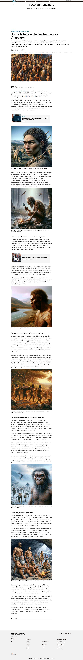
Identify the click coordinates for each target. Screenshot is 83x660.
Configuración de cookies (51, 658)
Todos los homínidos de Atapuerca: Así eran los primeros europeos (35, 258)
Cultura (54, 8)
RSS (12, 641)
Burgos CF (48, 1)
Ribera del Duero (38, 1)
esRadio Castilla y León (61, 648)
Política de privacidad (35, 658)
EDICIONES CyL (67, 0)
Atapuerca (15, 618)
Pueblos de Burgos (27, 1)
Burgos (28, 8)
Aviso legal (30, 658)
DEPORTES (42, 8)
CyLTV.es (58, 647)
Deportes (28, 644)
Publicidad (13, 638)
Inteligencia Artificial (29, 97)
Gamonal (21, 1)
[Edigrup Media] (14, 654)
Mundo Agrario (44, 644)
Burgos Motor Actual (45, 641)
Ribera (32, 8)
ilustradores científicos (20, 91)
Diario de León (59, 641)
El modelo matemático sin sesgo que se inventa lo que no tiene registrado (35, 119)
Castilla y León (48, 8)
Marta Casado (14, 86)
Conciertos (32, 1)
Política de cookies (43, 658)
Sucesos (52, 1)
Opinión (43, 647)
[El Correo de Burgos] (41, 5)
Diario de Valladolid (60, 644)
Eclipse (18, 1)
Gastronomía (43, 1)
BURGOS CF (37, 8)
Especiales (28, 648)
